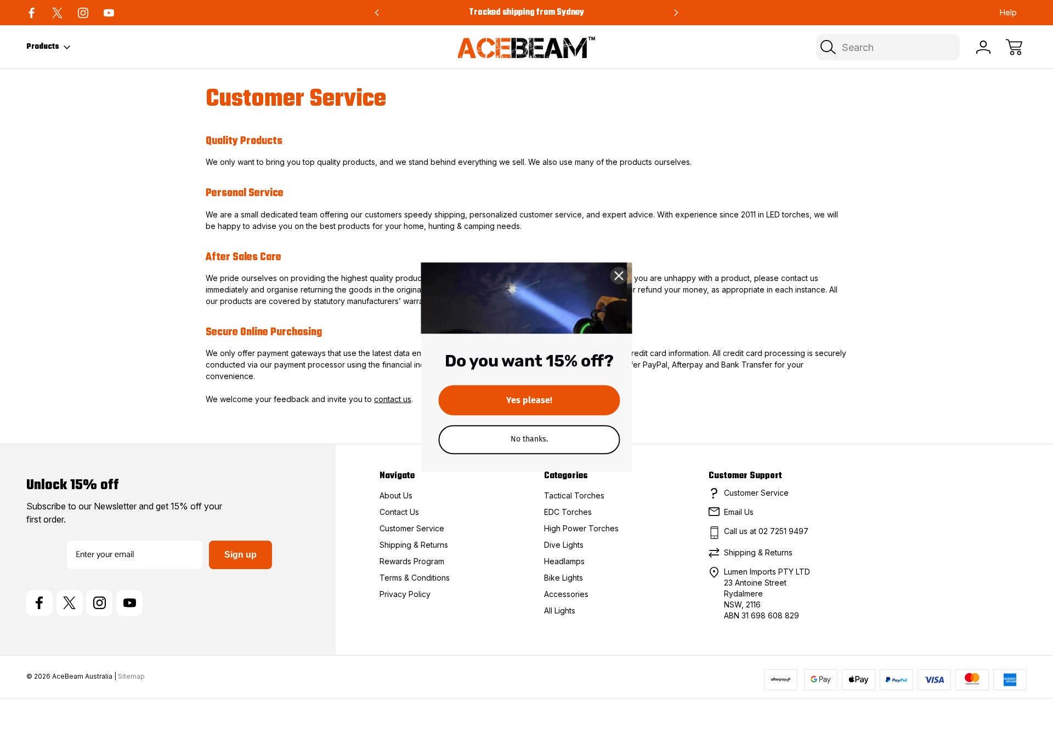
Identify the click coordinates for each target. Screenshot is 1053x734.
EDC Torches (568, 512)
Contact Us (399, 512)
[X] (57, 13)
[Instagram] (83, 13)
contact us (392, 399)
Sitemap (131, 676)
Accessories (566, 594)
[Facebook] (31, 13)
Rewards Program (412, 561)
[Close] (619, 275)
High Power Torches (581, 528)
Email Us (739, 512)
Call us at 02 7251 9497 (766, 531)
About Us (396, 495)
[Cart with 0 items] (1014, 47)
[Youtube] (109, 13)
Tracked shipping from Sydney (526, 12)
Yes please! (529, 400)
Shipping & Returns (414, 544)
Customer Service (412, 528)
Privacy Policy (405, 594)
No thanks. (529, 439)
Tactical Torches (574, 495)
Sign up (240, 554)
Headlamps (564, 561)
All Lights (559, 610)
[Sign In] (983, 47)
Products (42, 47)
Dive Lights (564, 544)
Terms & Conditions (415, 577)
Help (1008, 12)
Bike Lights (563, 577)
